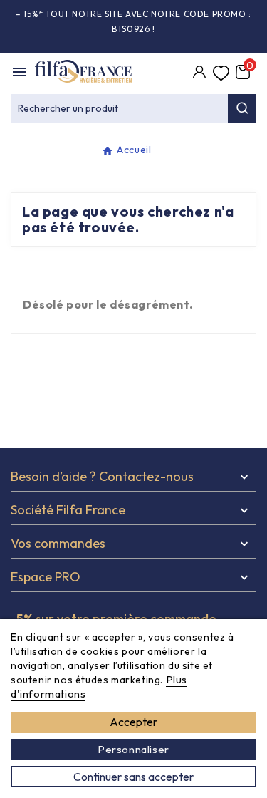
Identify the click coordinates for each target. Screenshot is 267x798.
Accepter (133, 722)
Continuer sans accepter (133, 777)
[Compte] (199, 73)
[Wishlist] (220, 73)
